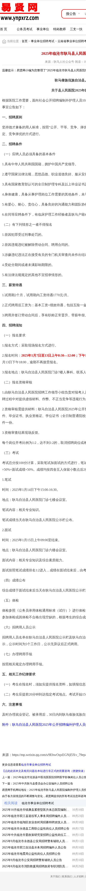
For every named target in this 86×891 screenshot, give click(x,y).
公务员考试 (24, 29)
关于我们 (55, 876)
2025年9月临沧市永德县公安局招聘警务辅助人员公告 (36, 841)
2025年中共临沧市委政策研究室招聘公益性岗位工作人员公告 (41, 834)
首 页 (3, 29)
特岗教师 (59, 29)
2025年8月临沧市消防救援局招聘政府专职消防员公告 (36, 866)
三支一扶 (76, 29)
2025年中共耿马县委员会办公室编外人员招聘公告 (43, 783)
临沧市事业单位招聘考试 (36, 764)
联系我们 (67, 876)
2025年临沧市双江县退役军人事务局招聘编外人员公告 (37, 816)
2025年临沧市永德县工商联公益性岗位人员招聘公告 (35, 828)
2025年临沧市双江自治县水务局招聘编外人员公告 (34, 847)
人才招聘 (79, 876)
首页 (25, 41)
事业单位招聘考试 (42, 41)
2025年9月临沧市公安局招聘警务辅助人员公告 (32, 860)
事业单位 (43, 29)
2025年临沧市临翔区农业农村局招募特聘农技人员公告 (37, 822)
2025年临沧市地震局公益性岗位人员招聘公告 (31, 853)
